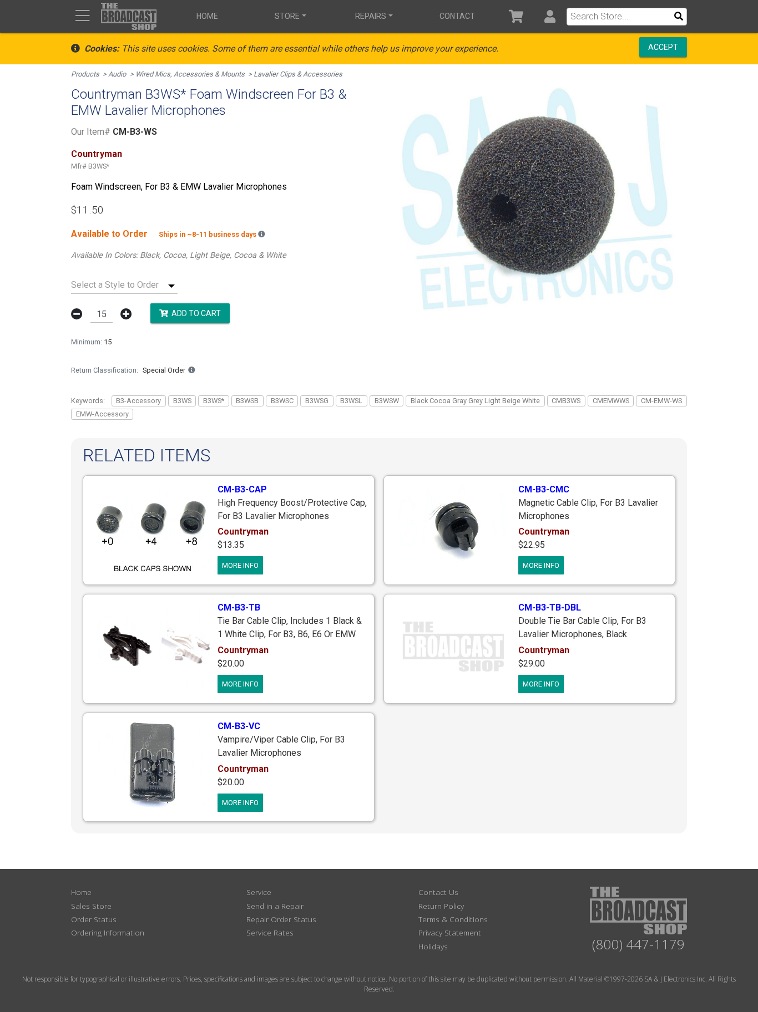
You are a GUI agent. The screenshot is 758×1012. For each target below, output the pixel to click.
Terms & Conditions (453, 919)
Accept (663, 47)
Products (85, 74)
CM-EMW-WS (661, 400)
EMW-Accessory (102, 414)
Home (207, 16)
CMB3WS (566, 400)
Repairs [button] (370, 16)
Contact (457, 16)
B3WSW (387, 400)
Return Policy (441, 906)
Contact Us (438, 892)
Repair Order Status (281, 919)
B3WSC (282, 400)
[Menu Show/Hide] (82, 16)
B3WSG (317, 400)
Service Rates (270, 932)
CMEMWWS (611, 400)
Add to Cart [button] (194, 313)
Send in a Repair (275, 906)
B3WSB (247, 400)
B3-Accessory (138, 400)
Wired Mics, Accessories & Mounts (190, 74)
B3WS (182, 400)
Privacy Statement (449, 932)
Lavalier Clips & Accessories (298, 74)
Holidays (433, 946)
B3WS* (213, 400)
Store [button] (287, 16)
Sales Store (91, 906)
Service (258, 892)
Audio (117, 74)
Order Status (94, 919)
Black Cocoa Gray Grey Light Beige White (475, 400)
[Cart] (516, 16)
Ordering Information (107, 932)
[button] (550, 16)
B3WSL (351, 400)
